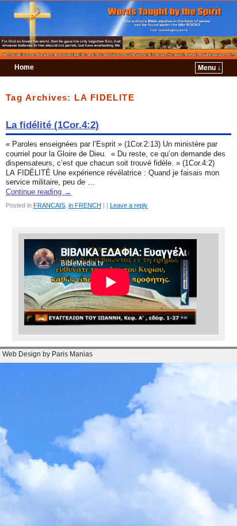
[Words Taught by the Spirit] (118, 29)
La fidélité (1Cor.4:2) (52, 125)
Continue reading (38, 191)
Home (24, 67)
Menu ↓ (209, 68)
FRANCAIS (49, 205)
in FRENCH (84, 205)
